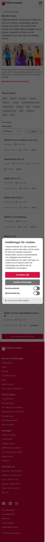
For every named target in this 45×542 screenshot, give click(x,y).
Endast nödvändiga (22, 282)
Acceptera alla (22, 275)
